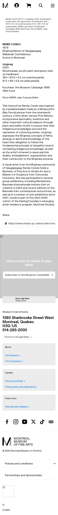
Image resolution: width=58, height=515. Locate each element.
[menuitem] (5, 5)
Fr (3, 505)
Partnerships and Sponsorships (23, 475)
